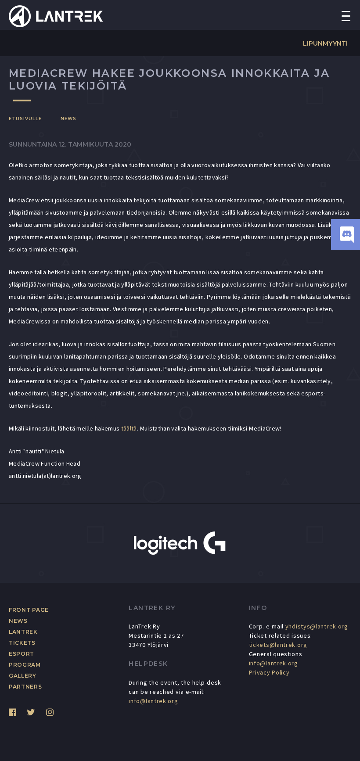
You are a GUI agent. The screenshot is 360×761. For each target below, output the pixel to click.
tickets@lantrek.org (278, 645)
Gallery (22, 675)
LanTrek (23, 631)
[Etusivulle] (56, 15)
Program (25, 664)
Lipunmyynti (325, 43)
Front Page (29, 610)
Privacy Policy (269, 672)
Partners (25, 686)
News (68, 119)
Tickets (22, 642)
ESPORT (21, 653)
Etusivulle (25, 119)
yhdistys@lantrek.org (316, 626)
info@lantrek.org (153, 701)
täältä (129, 428)
